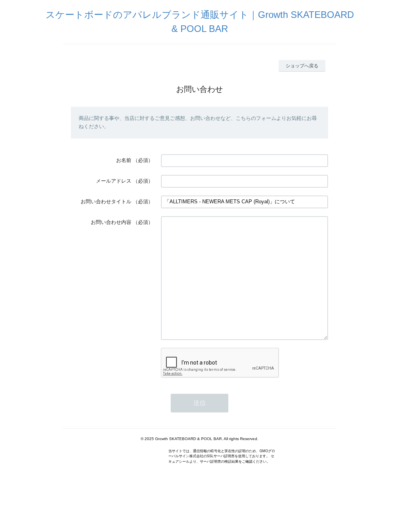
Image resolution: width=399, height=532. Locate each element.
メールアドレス (113, 181)
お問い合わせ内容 (111, 222)
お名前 (123, 160)
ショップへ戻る (302, 66)
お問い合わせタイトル (106, 201)
